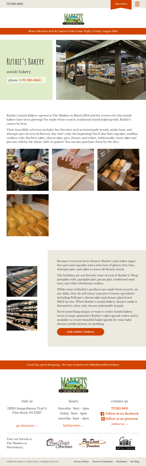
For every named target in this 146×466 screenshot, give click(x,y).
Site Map (134, 461)
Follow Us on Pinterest (122, 418)
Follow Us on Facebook (122, 413)
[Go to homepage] (73, 19)
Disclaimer (121, 461)
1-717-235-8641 (30, 80)
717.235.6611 (15, 4)
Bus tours (121, 3)
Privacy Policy (81, 461)
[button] (137, 4)
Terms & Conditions (102, 461)
